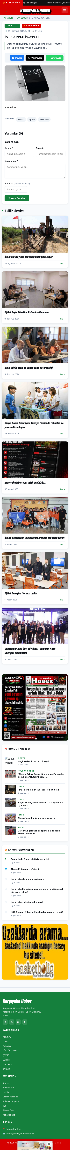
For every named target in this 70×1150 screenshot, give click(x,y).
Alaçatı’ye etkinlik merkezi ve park (36, 818)
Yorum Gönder (16, 198)
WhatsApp (56, 58)
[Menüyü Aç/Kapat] (65, 10)
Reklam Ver (8, 1087)
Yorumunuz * (11, 161)
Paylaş (18, 58)
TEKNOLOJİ (21, 18)
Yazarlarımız (9, 1114)
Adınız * (9, 148)
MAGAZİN (7, 1064)
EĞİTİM (6, 1059)
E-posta (40, 148)
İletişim (6, 1092)
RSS (5, 1105)
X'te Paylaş (36, 58)
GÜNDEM (7, 1037)
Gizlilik (58, 1143)
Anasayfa (8, 18)
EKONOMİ (7, 1046)
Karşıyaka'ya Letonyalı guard (27, 902)
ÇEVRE (6, 1055)
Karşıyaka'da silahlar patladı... (27, 879)
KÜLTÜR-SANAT (11, 1050)
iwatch (21, 119)
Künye (6, 1083)
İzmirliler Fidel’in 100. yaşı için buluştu (38, 790)
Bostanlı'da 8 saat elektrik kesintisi (30, 859)
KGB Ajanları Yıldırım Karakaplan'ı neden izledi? (37, 912)
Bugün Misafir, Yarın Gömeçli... (34, 761)
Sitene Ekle (8, 1110)
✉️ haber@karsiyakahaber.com (19, 1133)
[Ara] (5, 10)
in (18, 1022)
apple (32, 119)
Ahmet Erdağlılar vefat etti (25, 869)
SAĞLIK (6, 1069)
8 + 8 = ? (17, 183)
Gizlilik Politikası (10, 1096)
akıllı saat (44, 119)
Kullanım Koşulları (11, 1101)
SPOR (5, 1041)
